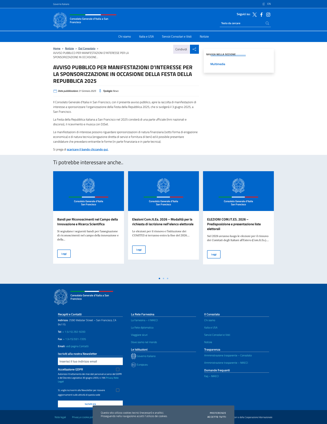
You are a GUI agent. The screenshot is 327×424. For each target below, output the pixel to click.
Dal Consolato (86, 48)
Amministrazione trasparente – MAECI (226, 363)
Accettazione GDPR (70, 369)
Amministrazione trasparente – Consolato (228, 355)
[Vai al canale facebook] (260, 14)
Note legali (60, 417)
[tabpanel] (88, 223)
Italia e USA (210, 327)
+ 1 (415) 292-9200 (73, 332)
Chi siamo (209, 320)
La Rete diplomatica (142, 327)
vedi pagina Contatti (77, 346)
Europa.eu (142, 364)
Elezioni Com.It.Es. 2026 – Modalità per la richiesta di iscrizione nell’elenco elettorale (162, 222)
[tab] (159, 278)
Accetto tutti (216, 417)
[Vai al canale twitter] (253, 14)
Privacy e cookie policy (84, 417)
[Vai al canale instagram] (267, 14)
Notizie (69, 48)
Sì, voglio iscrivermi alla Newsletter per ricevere (81, 390)
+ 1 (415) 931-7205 (74, 339)
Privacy (109, 377)
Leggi (66, 253)
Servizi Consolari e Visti (217, 335)
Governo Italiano (61, 4)
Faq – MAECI (211, 376)
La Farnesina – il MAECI (144, 320)
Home (56, 48)
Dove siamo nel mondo (144, 342)
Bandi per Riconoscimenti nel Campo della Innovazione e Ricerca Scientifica (87, 222)
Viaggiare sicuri (139, 335)
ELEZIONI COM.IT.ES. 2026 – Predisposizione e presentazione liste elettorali (234, 224)
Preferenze (218, 413)
